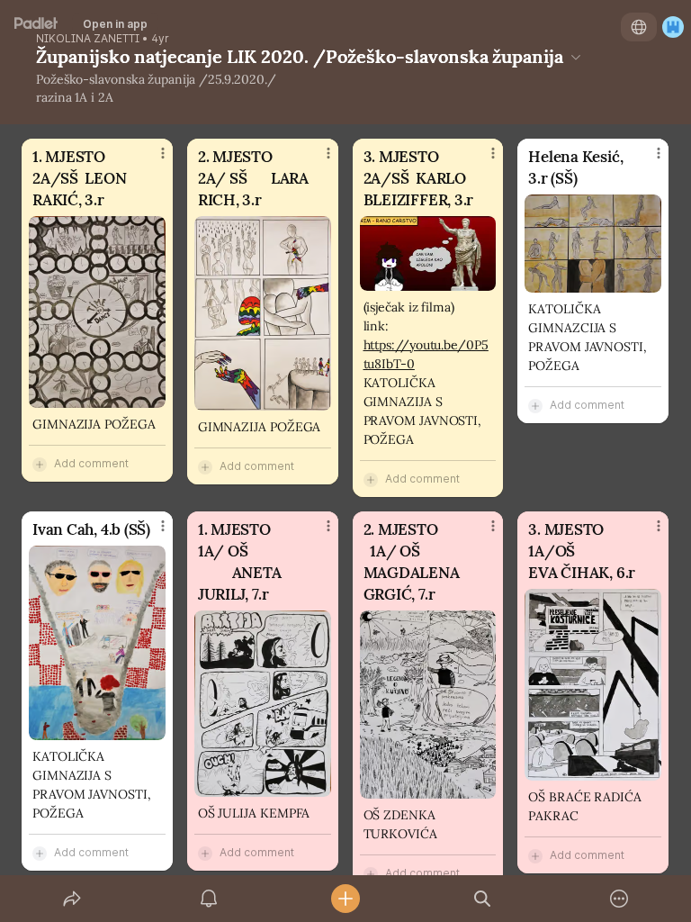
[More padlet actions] (619, 899)
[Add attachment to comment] (40, 464)
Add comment (91, 463)
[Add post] (345, 899)
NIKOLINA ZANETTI (87, 38)
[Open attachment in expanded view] (97, 312)
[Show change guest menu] (673, 27)
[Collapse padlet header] (575, 56)
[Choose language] (639, 27)
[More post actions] (151, 160)
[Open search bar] (482, 898)
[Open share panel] (72, 899)
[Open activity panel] (209, 899)
